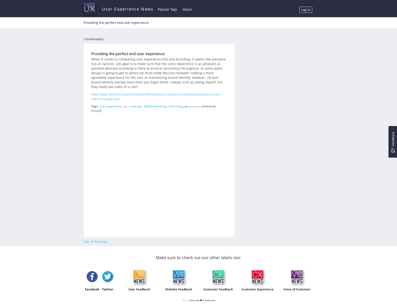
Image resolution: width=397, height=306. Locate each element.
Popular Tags (167, 9)
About (187, 9)
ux (125, 106)
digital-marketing (155, 106)
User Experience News (127, 9)
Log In (305, 10)
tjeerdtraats (194, 106)
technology (176, 106)
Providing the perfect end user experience (128, 53)
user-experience (110, 106)
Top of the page (96, 241)
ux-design (135, 106)
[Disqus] (159, 170)
